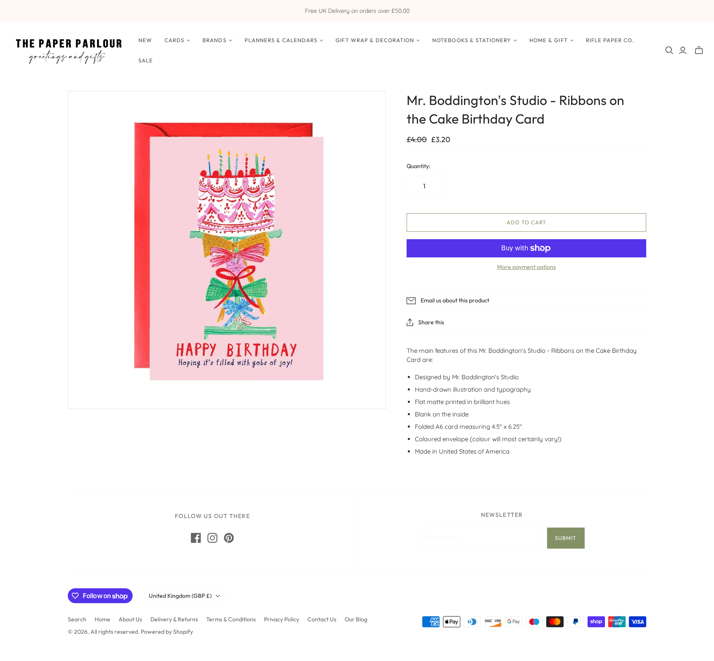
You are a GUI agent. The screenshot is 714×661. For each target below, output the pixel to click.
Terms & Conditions (231, 619)
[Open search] (669, 50)
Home (102, 619)
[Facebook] (196, 538)
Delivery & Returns (174, 619)
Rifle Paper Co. (610, 40)
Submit (565, 538)
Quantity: (419, 166)
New (145, 40)
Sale (145, 60)
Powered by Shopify (167, 631)
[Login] (682, 50)
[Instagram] (212, 538)
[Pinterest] (229, 538)
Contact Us (321, 619)
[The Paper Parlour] (68, 50)
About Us (130, 619)
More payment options (526, 267)
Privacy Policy (281, 619)
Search (77, 619)
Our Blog (356, 619)
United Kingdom (180, 595)
